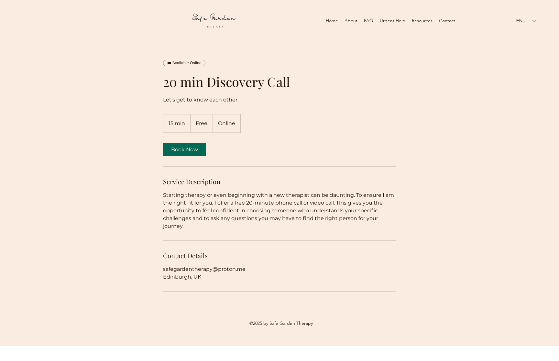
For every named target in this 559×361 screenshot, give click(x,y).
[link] (184, 149)
